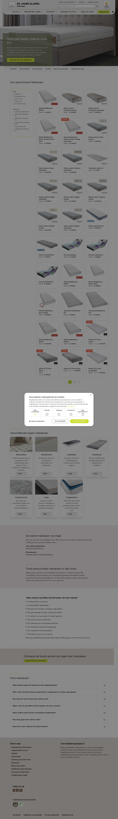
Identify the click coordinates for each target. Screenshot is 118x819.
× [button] (90, 394)
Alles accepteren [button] (79, 421)
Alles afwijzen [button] (60, 421)
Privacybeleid (71, 406)
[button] (36, 421)
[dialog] (59, 409)
